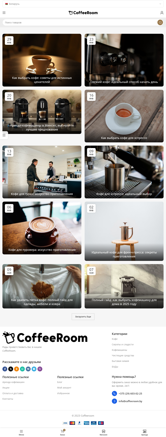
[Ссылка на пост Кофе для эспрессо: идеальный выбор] (124, 172)
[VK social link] (28, 369)
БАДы (115, 366)
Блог (59, 382)
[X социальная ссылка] (10, 369)
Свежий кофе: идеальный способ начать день (124, 82)
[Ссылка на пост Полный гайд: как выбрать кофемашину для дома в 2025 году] (124, 286)
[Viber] (39, 369)
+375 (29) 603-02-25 (130, 393)
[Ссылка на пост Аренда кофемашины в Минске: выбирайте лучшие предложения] (41, 112)
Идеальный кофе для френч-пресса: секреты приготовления (124, 254)
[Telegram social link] (34, 369)
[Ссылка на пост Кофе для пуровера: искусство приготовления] (41, 228)
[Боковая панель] (4, 135)
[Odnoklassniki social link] (16, 369)
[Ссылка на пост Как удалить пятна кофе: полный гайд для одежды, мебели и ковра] (41, 286)
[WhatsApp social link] (22, 369)
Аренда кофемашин (13, 382)
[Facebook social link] (4, 369)
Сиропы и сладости (123, 344)
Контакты (7, 398)
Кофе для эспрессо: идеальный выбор (124, 194)
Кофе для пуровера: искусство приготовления (42, 250)
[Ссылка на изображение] (44, 337)
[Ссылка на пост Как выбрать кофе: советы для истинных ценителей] (41, 60)
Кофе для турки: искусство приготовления (42, 194)
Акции (5, 387)
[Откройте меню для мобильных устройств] (4, 12)
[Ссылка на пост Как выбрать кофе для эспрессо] (124, 116)
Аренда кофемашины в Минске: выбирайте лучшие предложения (42, 127)
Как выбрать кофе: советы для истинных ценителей (42, 80)
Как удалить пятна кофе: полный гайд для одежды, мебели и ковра (42, 302)
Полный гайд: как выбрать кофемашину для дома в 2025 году (124, 302)
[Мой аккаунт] (162, 12)
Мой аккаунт (64, 387)
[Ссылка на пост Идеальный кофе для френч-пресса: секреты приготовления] (124, 231)
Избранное (63, 393)
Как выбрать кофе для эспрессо (124, 138)
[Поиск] (160, 22)
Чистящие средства (123, 355)
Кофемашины (119, 349)
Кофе (115, 338)
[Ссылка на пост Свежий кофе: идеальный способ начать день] (124, 60)
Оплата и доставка (12, 393)
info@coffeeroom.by (130, 401)
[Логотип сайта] (83, 12)
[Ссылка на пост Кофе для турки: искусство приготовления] (41, 172)
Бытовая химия (120, 360)
